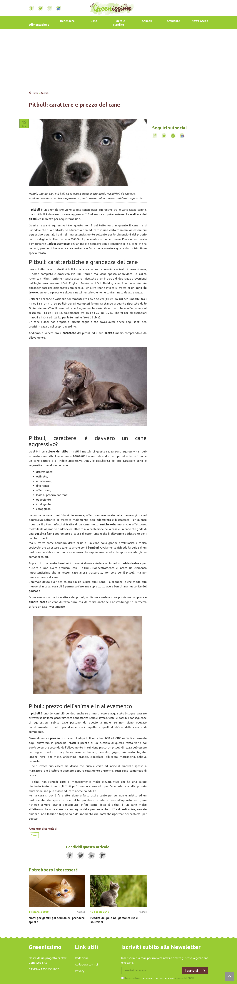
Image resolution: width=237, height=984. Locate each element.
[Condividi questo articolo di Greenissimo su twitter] (80, 855)
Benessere (67, 21)
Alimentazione (39, 24)
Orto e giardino (119, 22)
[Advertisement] (118, 59)
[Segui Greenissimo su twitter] (40, 8)
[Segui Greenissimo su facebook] (31, 8)
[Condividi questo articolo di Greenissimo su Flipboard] (102, 855)
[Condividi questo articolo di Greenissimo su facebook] (70, 855)
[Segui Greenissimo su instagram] (49, 8)
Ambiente (173, 21)
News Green (199, 21)
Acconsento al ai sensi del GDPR (159, 978)
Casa (94, 21)
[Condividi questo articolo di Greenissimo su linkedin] (91, 855)
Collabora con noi (86, 964)
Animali (147, 21)
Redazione (82, 958)
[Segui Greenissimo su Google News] (58, 8)
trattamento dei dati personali (157, 978)
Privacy (79, 971)
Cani (34, 835)
